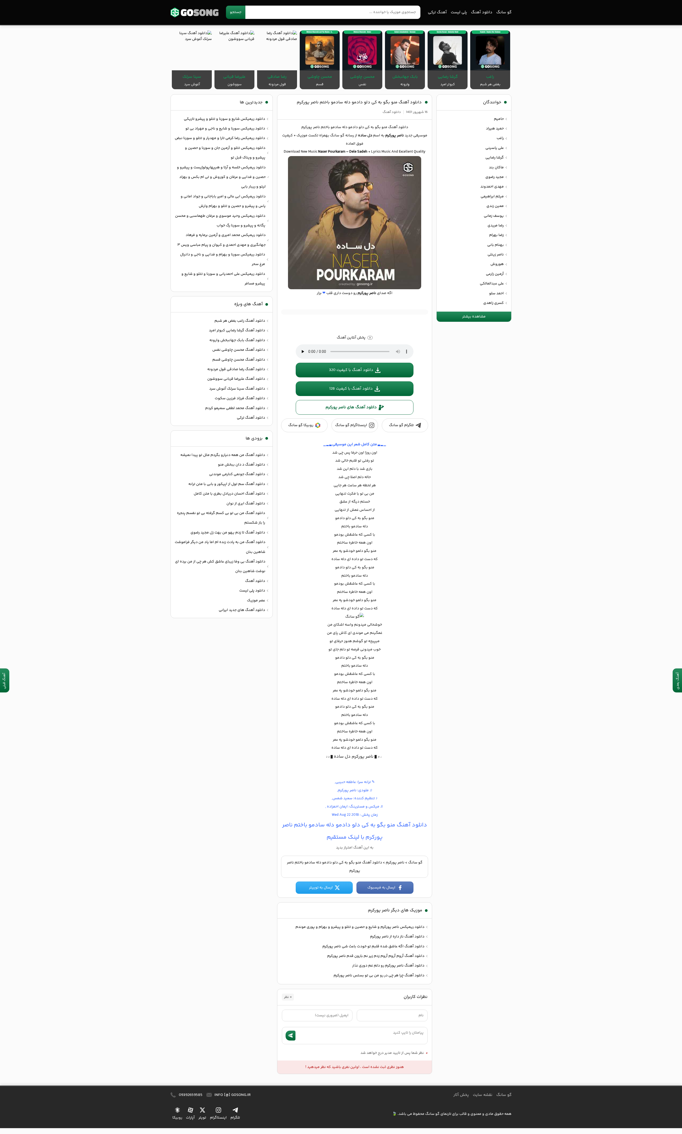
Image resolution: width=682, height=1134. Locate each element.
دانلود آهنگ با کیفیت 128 (351, 389)
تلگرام (235, 1118)
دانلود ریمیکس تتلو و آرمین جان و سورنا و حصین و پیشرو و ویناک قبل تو (225, 153)
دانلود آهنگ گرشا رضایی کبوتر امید (237, 330)
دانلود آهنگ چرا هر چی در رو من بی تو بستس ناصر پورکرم (379, 975)
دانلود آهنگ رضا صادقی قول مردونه (236, 369)
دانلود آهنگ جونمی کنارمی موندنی (237, 474)
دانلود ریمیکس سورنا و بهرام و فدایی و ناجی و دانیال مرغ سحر (222, 259)
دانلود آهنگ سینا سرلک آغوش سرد (237, 389)
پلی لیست (459, 12)
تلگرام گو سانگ (401, 425)
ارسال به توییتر (321, 888)
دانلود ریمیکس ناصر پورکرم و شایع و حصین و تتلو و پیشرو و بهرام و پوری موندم (359, 927)
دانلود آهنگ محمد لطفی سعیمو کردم (235, 408)
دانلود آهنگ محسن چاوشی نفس (238, 350)
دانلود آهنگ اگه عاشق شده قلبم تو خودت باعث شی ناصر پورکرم (373, 946)
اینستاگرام (218, 1118)
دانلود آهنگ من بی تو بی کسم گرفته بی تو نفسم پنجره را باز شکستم (221, 518)
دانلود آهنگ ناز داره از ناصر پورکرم (397, 937)
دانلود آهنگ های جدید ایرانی (242, 610)
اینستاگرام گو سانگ (351, 425)
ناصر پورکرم (395, 863)
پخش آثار (461, 1095)
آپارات (190, 1118)
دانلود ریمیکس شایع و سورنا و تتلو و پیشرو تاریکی (224, 119)
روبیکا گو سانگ (300, 425)
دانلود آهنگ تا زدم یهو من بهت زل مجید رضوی (227, 533)
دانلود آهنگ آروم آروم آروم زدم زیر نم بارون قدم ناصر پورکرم (375, 956)
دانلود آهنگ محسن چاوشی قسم (238, 360)
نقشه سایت (482, 1095)
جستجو (235, 12)
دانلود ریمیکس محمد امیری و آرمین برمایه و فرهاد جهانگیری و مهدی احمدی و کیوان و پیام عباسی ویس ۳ (221, 240)
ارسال (290, 1036)
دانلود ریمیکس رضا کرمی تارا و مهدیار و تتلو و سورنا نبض (220, 138)
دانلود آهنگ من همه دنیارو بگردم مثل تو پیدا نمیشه (222, 455)
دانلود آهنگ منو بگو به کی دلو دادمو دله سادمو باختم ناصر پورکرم (359, 102)
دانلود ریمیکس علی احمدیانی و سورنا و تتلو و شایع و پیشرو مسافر (223, 279)
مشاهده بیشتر (474, 317)
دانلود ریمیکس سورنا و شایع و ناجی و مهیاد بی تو (225, 129)
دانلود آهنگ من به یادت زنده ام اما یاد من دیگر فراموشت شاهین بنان (220, 547)
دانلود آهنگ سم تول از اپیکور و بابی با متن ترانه (226, 484)
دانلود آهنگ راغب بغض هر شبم (239, 321)
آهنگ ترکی (437, 12)
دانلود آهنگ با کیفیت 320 (351, 370)
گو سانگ (194, 12)
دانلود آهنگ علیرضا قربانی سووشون (236, 379)
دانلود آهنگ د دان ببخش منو (241, 465)
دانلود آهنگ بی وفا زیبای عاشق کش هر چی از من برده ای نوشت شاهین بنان (220, 566)
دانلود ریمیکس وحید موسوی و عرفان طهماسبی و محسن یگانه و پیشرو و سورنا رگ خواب (220, 221)
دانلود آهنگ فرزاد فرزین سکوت (240, 398)
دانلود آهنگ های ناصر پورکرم (351, 407)
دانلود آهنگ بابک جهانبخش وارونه (237, 340)
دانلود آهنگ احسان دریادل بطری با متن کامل (229, 494)
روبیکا (177, 1118)
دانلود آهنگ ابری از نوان (245, 504)
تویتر (202, 1118)
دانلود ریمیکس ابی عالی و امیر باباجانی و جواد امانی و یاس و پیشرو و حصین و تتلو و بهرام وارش (223, 201)
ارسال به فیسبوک (381, 888)
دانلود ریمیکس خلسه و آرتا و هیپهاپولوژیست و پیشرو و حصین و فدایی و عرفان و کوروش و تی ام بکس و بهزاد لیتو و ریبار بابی (221, 177)
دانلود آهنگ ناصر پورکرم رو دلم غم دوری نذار (388, 966)
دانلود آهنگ (481, 12)
